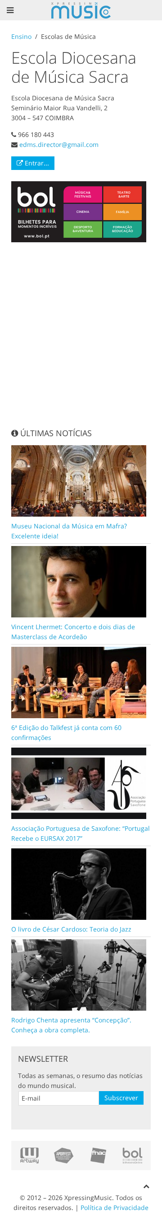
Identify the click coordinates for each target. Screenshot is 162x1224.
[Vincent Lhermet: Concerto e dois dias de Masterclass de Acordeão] (78, 581)
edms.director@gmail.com (59, 144)
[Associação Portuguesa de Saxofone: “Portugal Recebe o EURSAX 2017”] (78, 782)
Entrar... (36, 163)
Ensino (21, 36)
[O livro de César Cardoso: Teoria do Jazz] (78, 883)
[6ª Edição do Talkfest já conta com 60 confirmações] (78, 682)
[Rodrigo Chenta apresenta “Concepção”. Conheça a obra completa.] (78, 974)
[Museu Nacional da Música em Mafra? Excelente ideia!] (78, 480)
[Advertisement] (81, 335)
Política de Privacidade (114, 1207)
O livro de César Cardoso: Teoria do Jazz (71, 929)
